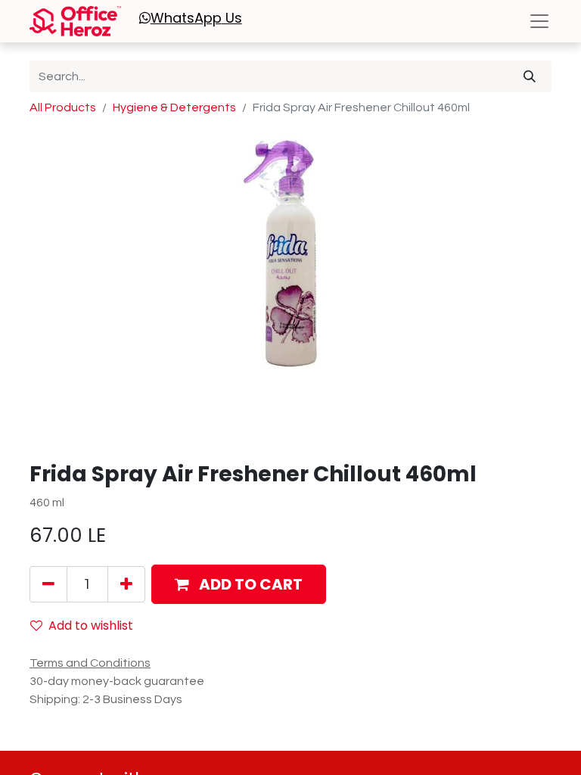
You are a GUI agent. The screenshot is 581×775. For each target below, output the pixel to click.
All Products (63, 107)
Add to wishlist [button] (90, 625)
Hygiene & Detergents (174, 107)
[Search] (529, 76)
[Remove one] (48, 584)
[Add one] (126, 584)
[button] (238, 584)
